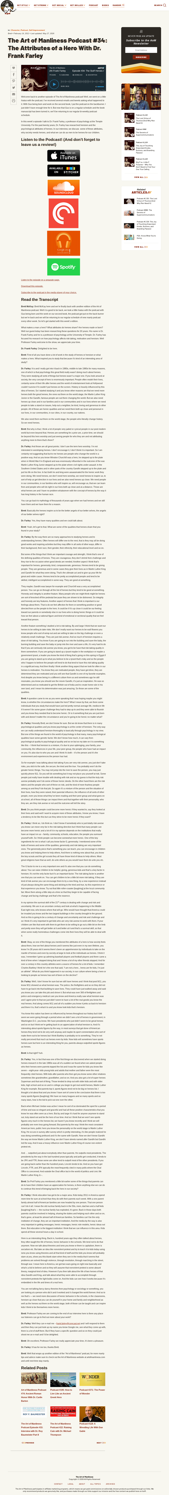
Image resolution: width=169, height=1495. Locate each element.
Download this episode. (32, 286)
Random (117, 5)
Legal (71, 1484)
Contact (58, 1484)
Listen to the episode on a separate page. (40, 280)
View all (139, 177)
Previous (29, 1443)
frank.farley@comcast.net (68, 1323)
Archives (110, 1484)
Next (99, 1443)
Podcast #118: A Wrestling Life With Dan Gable (91, 1427)
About (82, 1484)
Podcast (93, 5)
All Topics (95, 1484)
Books (105, 5)
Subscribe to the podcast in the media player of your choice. (49, 292)
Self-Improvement (37, 30)
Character (15, 30)
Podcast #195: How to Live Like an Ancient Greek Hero (61, 1393)
